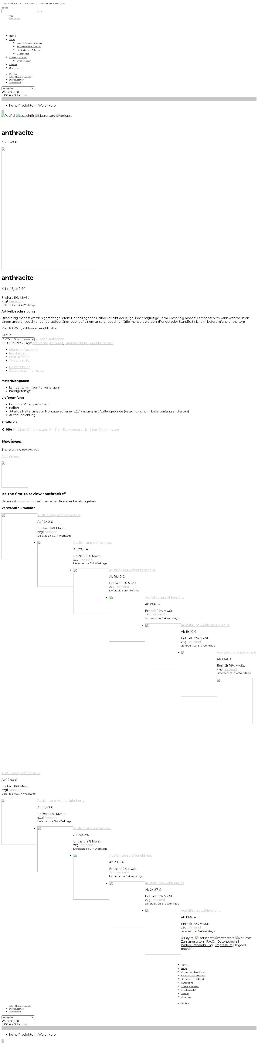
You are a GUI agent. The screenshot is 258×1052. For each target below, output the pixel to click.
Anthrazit (56, 343)
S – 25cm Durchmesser (30, 429)
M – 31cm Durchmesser (66, 429)
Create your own (18, 57)
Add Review (10, 456)
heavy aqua (220, 625)
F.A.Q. (210, 941)
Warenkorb (10, 92)
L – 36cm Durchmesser (102, 429)
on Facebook (23, 350)
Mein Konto (14, 18)
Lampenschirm (76, 343)
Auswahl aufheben (49, 339)
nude (180, 883)
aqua (36, 773)
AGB (11, 16)
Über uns (14, 68)
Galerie (13, 64)
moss (108, 542)
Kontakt (13, 74)
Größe (6, 335)
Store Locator (16, 79)
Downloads (15, 82)
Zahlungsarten (192, 941)
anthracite (40, 343)
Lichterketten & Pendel (29, 50)
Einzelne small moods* (29, 46)
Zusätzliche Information (27, 370)
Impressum (224, 945)
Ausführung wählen (52, 515)
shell (107, 828)
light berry (76, 800)
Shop (12, 39)
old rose (74, 515)
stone (180, 597)
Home (12, 35)
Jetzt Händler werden (20, 76)
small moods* (24, 60)
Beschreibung (20, 367)
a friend (19, 357)
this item (18, 353)
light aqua (148, 570)
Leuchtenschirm (100, 343)
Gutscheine (23, 53)
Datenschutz (227, 941)
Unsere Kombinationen (29, 42)
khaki (252, 652)
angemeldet (26, 501)
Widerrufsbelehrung (197, 945)
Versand (15, 301)
